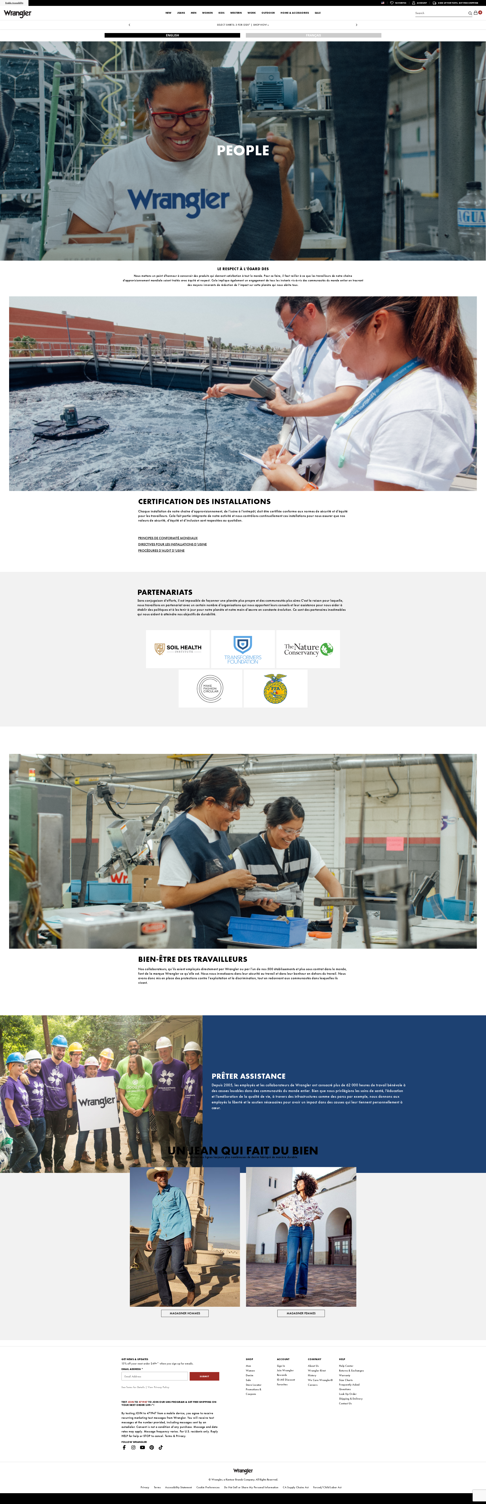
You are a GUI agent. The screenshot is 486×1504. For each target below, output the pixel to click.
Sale (248, 1380)
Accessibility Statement (178, 1487)
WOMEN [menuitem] (207, 12)
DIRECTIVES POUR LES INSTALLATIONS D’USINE (172, 544)
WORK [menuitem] (252, 12)
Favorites (282, 1384)
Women (250, 1370)
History (312, 1375)
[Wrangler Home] (17, 14)
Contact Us (345, 1403)
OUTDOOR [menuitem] (268, 12)
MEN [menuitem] (193, 12)
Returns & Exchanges (351, 1370)
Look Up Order (348, 1394)
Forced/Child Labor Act (327, 1487)
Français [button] (313, 35)
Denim (249, 1375)
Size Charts (346, 1380)
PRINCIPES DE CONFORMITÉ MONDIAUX (168, 538)
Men (248, 1365)
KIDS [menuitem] (222, 12)
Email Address (131, 1369)
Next (356, 26)
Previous (129, 26)
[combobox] (443, 13)
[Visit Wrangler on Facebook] (124, 1448)
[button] (385, 3)
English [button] (172, 35)
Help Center (346, 1365)
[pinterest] (152, 1448)
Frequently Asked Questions (349, 1387)
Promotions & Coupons (253, 1392)
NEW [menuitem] (168, 12)
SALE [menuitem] (318, 12)
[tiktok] (161, 1448)
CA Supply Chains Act (296, 1487)
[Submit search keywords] (469, 13)
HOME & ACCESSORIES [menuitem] (295, 12)
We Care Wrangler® (320, 1380)
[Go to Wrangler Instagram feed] (133, 1448)
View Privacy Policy (158, 1387)
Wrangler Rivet (317, 1370)
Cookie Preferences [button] (208, 1487)
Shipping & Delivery (351, 1398)
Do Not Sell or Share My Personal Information (251, 1487)
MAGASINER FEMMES (301, 1313)
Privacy (180, 1436)
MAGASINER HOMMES (185, 1313)
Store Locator (254, 1384)
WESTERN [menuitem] (236, 12)
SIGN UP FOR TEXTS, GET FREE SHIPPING (458, 3)
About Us (313, 1365)
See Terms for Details (133, 1387)
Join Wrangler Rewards (285, 1373)
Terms (168, 1436)
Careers (312, 1384)
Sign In (281, 1365)
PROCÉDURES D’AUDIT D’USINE (161, 550)
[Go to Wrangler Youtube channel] (142, 1448)
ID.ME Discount (286, 1379)
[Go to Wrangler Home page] (243, 1471)
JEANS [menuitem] (181, 12)
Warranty (344, 1375)
